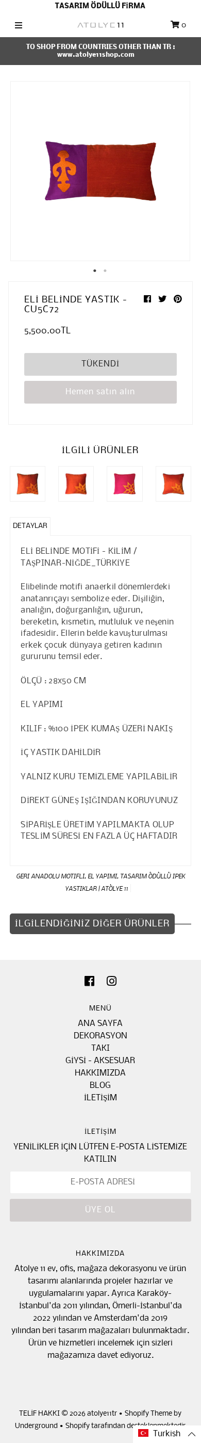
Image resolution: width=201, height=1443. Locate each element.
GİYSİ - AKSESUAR (100, 1060)
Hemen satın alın (100, 392)
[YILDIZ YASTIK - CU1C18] (76, 484)
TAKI (100, 1048)
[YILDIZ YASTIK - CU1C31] (124, 484)
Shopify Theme (148, 1414)
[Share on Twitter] (163, 299)
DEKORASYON (100, 1036)
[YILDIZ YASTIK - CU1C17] (27, 484)
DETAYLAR (30, 526)
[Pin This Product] (178, 299)
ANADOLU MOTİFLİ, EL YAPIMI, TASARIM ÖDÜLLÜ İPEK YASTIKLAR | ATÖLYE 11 (108, 882)
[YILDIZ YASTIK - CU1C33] (173, 484)
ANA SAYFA (100, 1023)
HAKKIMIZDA (100, 1073)
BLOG (100, 1085)
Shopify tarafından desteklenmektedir (125, 1426)
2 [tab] (105, 271)
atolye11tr (102, 1414)
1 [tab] (95, 271)
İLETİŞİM (100, 1098)
